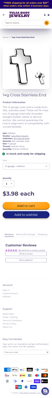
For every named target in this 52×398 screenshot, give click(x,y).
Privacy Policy (9, 323)
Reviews (9, 234)
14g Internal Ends (21, 138)
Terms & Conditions (12, 320)
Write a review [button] (26, 254)
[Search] (46, 23)
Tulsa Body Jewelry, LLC (30, 393)
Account (45, 15)
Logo (19, 14)
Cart (48, 15)
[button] (26, 214)
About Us (7, 327)
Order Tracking (10, 317)
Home (5, 37)
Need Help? (8, 314)
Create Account (10, 293)
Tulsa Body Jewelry (20, 136)
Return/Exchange (25, 234)
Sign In (6, 290)
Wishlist (7, 296)
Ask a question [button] (26, 260)
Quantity (7, 178)
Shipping (42, 234)
